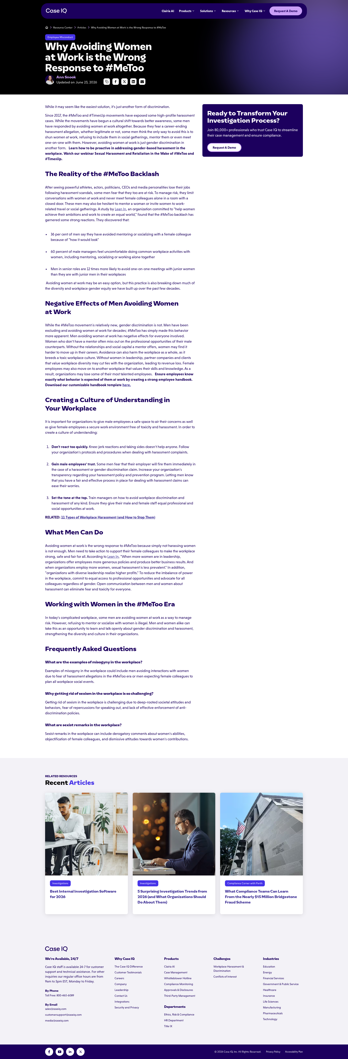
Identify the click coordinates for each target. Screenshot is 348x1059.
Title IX (168, 1026)
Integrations (122, 1001)
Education (269, 966)
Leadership (121, 990)
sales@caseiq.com (55, 1008)
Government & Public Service (281, 984)
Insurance (269, 995)
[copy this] (107, 81)
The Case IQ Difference (129, 966)
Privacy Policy (273, 1051)
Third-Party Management (179, 995)
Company (121, 984)
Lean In (120, 209)
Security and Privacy (127, 1007)
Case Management (175, 972)
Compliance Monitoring (178, 984)
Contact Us (121, 995)
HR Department (173, 1020)
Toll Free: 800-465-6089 (59, 995)
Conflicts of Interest (225, 976)
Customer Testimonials (128, 972)
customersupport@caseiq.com (63, 1014)
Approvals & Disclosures (178, 990)
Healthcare (269, 990)
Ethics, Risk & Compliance (179, 1014)
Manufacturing (272, 1007)
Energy (267, 972)
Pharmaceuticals (273, 1013)
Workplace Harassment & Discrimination (228, 968)
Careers (119, 978)
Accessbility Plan (294, 1051)
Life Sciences (270, 1001)
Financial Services (273, 978)
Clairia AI (169, 966)
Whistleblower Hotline (178, 978)
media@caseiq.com (57, 1020)
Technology (270, 1019)
